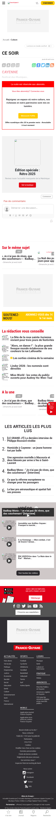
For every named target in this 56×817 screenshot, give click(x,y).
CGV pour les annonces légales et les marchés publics (42, 700)
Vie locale (7, 664)
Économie (7, 676)
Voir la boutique (27, 185)
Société (6, 679)
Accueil (6, 40)
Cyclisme (23, 664)
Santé (6, 689)
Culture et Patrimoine (40, 668)
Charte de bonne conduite (28, 754)
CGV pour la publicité (32, 736)
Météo (38, 678)
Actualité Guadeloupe (10, 798)
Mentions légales (45, 808)
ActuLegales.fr (27, 804)
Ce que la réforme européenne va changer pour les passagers (26, 481)
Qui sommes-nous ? (28, 760)
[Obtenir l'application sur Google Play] (8, 593)
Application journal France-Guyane (27, 713)
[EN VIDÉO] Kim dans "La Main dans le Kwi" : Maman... (34, 557)
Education (7, 685)
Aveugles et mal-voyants (41, 804)
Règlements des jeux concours (28, 757)
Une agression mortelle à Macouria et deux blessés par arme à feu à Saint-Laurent (28, 460)
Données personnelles (28, 751)
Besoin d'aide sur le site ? (28, 730)
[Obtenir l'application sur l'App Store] (8, 589)
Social (6, 682)
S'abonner (48, 3)
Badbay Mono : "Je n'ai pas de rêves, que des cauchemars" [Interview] (30, 471)
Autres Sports (25, 685)
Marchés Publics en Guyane (42, 688)
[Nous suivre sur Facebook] (14, 606)
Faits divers (8, 661)
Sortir (6, 698)
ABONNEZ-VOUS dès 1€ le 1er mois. (28, 316)
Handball (23, 670)
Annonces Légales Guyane (41, 798)
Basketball (24, 673)
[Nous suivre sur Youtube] (35, 606)
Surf (21, 682)
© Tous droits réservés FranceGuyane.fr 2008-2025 (22, 808)
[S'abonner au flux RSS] (41, 606)
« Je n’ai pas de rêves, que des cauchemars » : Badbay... (19, 257)
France (6, 701)
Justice (6, 673)
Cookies (28, 745)
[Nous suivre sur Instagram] (18, 606)
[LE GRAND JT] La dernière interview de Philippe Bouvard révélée (29, 439)
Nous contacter (28, 733)
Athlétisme (24, 667)
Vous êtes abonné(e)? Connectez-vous (28, 91)
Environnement (9, 695)
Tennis (22, 679)
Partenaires (28, 739)
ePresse (18, 804)
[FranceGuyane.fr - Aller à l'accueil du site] (13, 3)
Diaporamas (8, 670)
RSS (30, 786)
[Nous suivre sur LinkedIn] (29, 606)
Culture (14, 40)
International (8, 704)
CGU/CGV (28, 742)
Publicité (19, 736)
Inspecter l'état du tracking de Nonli (28, 763)
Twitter (30, 782)
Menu (3, 3)
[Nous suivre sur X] (24, 606)
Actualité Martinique (25, 798)
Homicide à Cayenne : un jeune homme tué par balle (29, 449)
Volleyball (23, 676)
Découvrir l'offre (28, 116)
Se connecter (37, 3)
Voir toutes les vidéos (28, 573)
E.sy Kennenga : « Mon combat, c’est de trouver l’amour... (34, 541)
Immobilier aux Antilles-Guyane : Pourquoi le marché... (32, 524)
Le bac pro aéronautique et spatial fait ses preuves (29, 491)
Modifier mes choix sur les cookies (28, 748)
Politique (7, 667)
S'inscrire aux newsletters (28, 612)
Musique (39, 661)
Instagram (30, 773)
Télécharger (35, 598)
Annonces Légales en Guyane (43, 693)
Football (23, 661)
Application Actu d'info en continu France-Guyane (26, 720)
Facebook (30, 777)
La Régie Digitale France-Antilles (36, 801)
